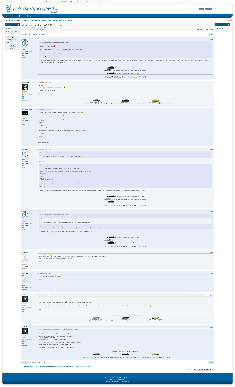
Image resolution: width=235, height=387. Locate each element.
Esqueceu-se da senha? (12, 48)
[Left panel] (229, 20)
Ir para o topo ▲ (125, 375)
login (11, 31)
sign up (15, 31)
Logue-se (108, 1)
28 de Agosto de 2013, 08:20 (44, 39)
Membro (8, 25)
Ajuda (112, 375)
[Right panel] (231, 20)
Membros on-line (220, 25)
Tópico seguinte (209, 29)
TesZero (26, 82)
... (39, 34)
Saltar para (189, 369)
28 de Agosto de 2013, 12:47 (44, 294)
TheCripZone (127, 377)
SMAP (26, 39)
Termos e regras (117, 375)
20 (42, 34)
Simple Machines (121, 379)
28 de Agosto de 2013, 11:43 (44, 149)
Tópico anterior (200, 29)
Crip (112, 377)
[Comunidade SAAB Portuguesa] (23, 55)
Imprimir (211, 34)
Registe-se (101, 1)
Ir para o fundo (25, 34)
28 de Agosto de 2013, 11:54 (44, 211)
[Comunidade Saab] (23, 98)
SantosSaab (28, 109)
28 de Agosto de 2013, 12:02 (44, 273)
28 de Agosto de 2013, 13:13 (44, 326)
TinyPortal (108, 375)
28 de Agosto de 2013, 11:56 (44, 252)
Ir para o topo (25, 362)
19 (40, 34)
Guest (26, 252)
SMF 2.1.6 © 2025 (114, 379)
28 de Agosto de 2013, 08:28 (44, 82)
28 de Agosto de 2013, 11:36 (44, 109)
